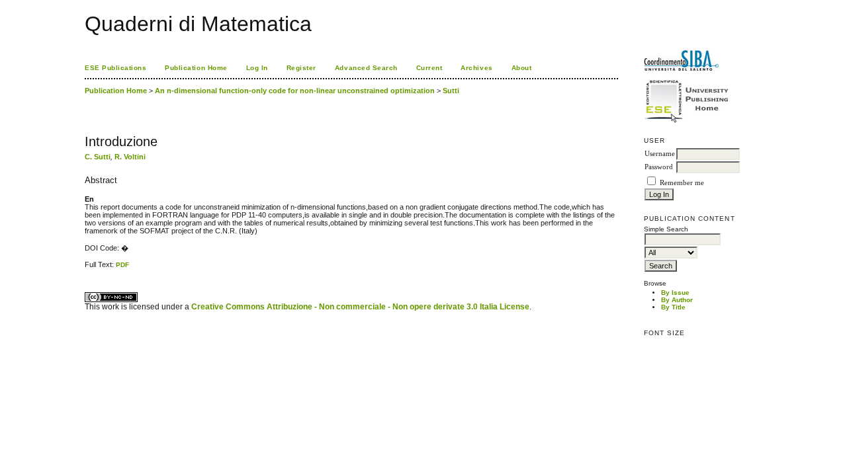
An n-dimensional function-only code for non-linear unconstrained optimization (295, 91)
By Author (677, 299)
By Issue (675, 292)
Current (429, 67)
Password (659, 167)
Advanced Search (366, 67)
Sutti (451, 91)
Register (301, 67)
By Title (673, 307)
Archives (476, 67)
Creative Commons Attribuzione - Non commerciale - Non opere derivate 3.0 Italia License (360, 306)
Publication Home (196, 67)
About (522, 67)
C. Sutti (98, 157)
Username (660, 153)
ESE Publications (115, 67)
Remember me (682, 182)
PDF (122, 264)
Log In (257, 67)
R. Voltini (130, 157)
